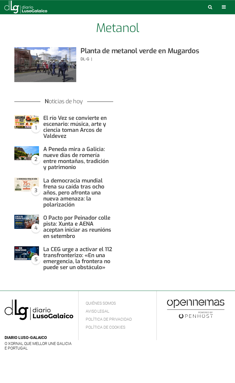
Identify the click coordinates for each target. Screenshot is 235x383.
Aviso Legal (97, 311)
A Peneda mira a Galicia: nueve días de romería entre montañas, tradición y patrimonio (76, 158)
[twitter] (25, 329)
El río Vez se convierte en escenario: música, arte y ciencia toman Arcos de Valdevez (75, 127)
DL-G (85, 59)
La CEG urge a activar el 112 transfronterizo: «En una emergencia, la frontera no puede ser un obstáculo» (77, 258)
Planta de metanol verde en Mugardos (140, 50)
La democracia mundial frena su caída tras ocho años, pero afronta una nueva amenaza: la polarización (73, 193)
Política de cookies (105, 327)
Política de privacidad (109, 319)
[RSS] (34, 329)
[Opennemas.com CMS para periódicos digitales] (195, 308)
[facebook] (17, 329)
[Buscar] (210, 7)
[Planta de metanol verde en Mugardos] (45, 64)
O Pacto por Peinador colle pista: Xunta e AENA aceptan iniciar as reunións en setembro (77, 226)
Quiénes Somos (101, 303)
